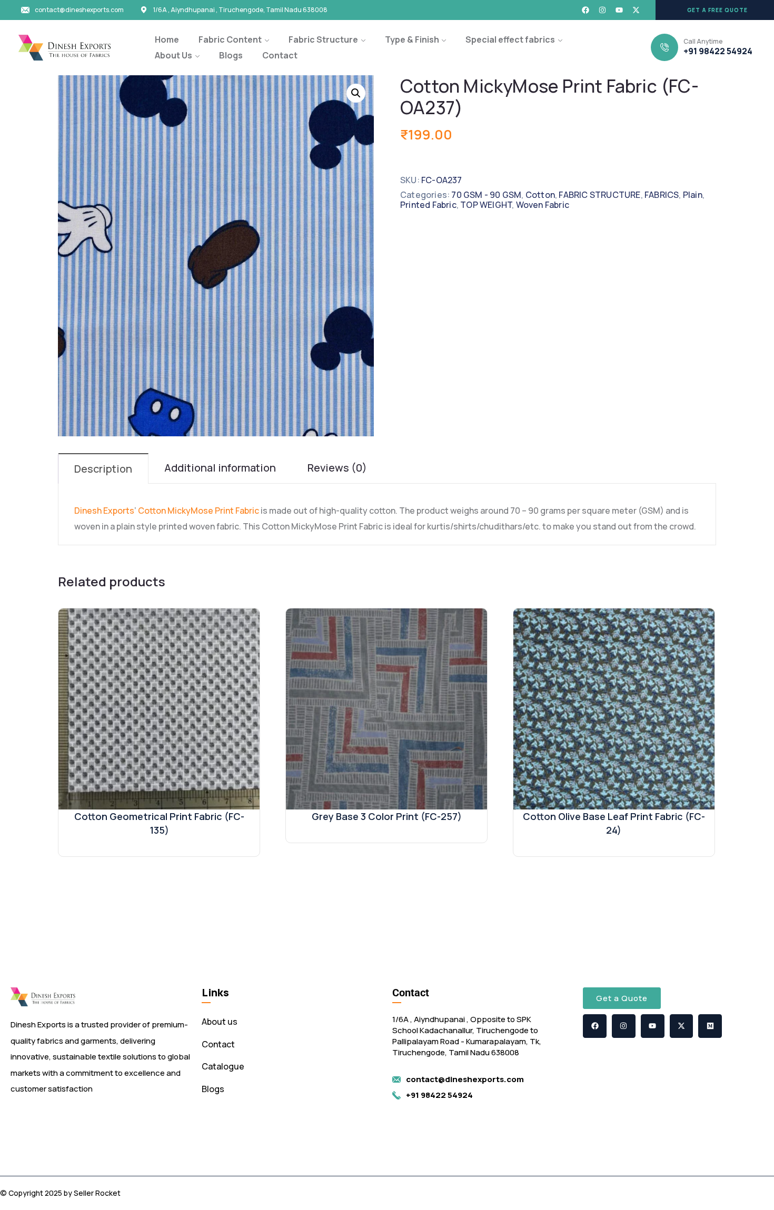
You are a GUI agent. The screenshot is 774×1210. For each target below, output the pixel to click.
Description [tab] (103, 469)
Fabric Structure (323, 39)
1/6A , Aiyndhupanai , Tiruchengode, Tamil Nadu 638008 (240, 10)
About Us (173, 55)
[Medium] (710, 1026)
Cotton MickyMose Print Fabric (198, 510)
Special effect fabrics (510, 39)
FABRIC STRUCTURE (599, 195)
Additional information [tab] (220, 468)
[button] (715, 10)
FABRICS (661, 195)
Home (167, 39)
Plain (692, 195)
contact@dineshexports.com (79, 10)
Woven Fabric (542, 205)
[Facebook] (585, 10)
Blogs (231, 55)
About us (219, 1021)
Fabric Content (230, 39)
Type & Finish (412, 39)
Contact (279, 55)
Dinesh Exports (104, 510)
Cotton (540, 195)
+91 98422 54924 (717, 51)
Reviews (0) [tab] (337, 468)
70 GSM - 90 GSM (486, 195)
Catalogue (223, 1066)
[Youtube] (619, 10)
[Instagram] (602, 10)
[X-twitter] (636, 10)
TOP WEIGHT (486, 205)
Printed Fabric (428, 205)
